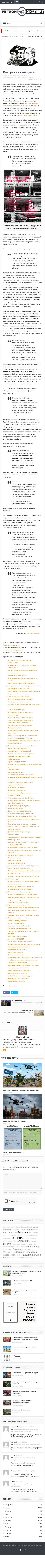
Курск (10, 1238)
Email (40, 79)
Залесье (17, 1230)
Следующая (26, 1010)
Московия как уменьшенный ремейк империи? (24, 871)
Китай (5, 1238)
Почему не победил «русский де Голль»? (24, 1383)
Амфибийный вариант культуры (25, 1373)
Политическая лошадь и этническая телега (23, 847)
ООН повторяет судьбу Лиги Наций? (20, 814)
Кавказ (6, 1227)
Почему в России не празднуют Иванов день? (24, 876)
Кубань (17, 1227)
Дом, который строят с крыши (18, 688)
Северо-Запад (26, 1227)
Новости (7, 1514)
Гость (13, 1455)
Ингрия (7, 1243)
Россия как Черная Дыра (16, 863)
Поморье (17, 1249)
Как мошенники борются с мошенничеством (23, 897)
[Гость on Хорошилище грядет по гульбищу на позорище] (6, 1457)
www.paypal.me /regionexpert (13, 650)
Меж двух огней (13, 834)
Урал (29, 1229)
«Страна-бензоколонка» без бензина (21, 798)
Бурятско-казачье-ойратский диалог (18, 1012)
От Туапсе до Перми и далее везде (20, 712)
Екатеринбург (8, 1246)
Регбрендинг (9, 1524)
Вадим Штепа (7, 76)
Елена (13, 1481)
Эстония (20, 1251)
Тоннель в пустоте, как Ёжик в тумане (21, 683)
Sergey (13, 1471)
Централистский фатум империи (19, 832)
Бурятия (32, 1244)
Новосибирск (16, 1235)
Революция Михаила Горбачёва (19, 926)
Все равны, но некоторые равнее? (20, 725)
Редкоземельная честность (17, 949)
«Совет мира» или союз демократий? (21, 754)
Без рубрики (9, 1505)
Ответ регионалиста (15, 728)
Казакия (24, 1246)
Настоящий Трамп (31, 1471)
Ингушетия (7, 1249)
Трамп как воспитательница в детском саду (23, 907)
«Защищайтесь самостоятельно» (19, 702)
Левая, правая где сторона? (17, 921)
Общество (24, 77)
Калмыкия (36, 1230)
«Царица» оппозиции (15, 808)
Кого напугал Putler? (15, 860)
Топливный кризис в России (17, 675)
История (11, 77)
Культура (18, 77)
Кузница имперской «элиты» (18, 968)
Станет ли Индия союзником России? (21, 775)
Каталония (20, 1257)
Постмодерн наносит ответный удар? (27, 1003)
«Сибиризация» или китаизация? (19, 751)
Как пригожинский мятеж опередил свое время (24, 686)
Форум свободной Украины (17, 748)
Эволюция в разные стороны (18, 978)
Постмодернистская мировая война (20, 717)
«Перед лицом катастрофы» (27, 115)
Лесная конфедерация (21, 1410)
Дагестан (26, 1249)
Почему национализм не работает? (20, 889)
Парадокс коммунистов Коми (18, 918)
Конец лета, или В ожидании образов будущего (25, 837)
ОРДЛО (18, 1246)
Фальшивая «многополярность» (19, 947)
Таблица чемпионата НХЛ (22, 1281)
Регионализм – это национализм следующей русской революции (25, 1338)
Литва (27, 1257)
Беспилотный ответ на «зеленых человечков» (24, 691)
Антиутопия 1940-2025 (16, 939)
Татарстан (31, 1251)
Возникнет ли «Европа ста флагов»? (20, 941)
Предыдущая (19, 1001)
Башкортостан (10, 1232)
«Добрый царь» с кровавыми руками (21, 976)
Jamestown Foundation (33, 633)
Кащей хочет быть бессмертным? (19, 694)
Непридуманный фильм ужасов (19, 806)
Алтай (13, 1252)
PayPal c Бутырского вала (17, 762)
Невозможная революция (17, 787)
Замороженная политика (16, 981)
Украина (13, 986)
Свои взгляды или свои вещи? (18, 696)
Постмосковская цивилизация (24, 1347)
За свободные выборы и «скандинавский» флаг (22, 1401)
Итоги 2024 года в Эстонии (17, 973)
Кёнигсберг (34, 1246)
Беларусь (24, 1244)
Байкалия (32, 1241)
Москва (23, 1232)
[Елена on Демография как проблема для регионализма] (6, 1483)
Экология (8, 1530)
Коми (23, 1229)
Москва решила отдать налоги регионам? (24, 1392)
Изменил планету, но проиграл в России (22, 746)
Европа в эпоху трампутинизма (19, 905)
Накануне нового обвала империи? (20, 699)
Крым (12, 1257)
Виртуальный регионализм (17, 962)
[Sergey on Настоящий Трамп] (6, 1472)
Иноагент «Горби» (14, 873)
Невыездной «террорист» (17, 790)
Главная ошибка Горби (16, 923)
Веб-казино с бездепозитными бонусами (24, 1291)
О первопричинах (14, 840)
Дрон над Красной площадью (14, 1121)
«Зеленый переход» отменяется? (19, 928)
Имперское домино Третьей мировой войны (23, 965)
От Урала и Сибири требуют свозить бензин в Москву (26, 1272)
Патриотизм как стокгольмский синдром (22, 824)
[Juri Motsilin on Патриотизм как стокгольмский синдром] (6, 1444)
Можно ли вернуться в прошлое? (19, 970)
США (32, 1257)
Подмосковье (30, 1238)
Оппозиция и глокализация (17, 936)
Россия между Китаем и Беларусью (20, 855)
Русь (30, 1233)
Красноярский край (30, 1235)
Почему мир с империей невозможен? (21, 887)
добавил (32, 249)
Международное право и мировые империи (23, 915)
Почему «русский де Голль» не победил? (22, 894)
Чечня (15, 1241)
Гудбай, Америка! (14, 759)
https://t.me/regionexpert (11, 645)
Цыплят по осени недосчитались (19, 811)
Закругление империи (15, 952)
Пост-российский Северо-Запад (19, 892)
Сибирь (18, 1238)
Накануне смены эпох (15, 955)
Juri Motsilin (15, 1442)
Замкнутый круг (13, 715)
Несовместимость (14, 858)
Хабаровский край (12, 1254)
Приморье (16, 1244)
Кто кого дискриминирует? (17, 709)
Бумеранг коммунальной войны (19, 756)
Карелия (27, 1254)
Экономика (8, 1533)
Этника (7, 1537)
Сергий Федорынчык (19, 1427)
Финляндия (7, 1241)
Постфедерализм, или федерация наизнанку (24, 944)
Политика (31, 77)
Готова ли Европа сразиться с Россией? (22, 816)
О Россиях (16, 1356)
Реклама (8, 1527)
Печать (32, 79)
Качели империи (13, 769)
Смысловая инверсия (15, 772)
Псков (11, 1227)
